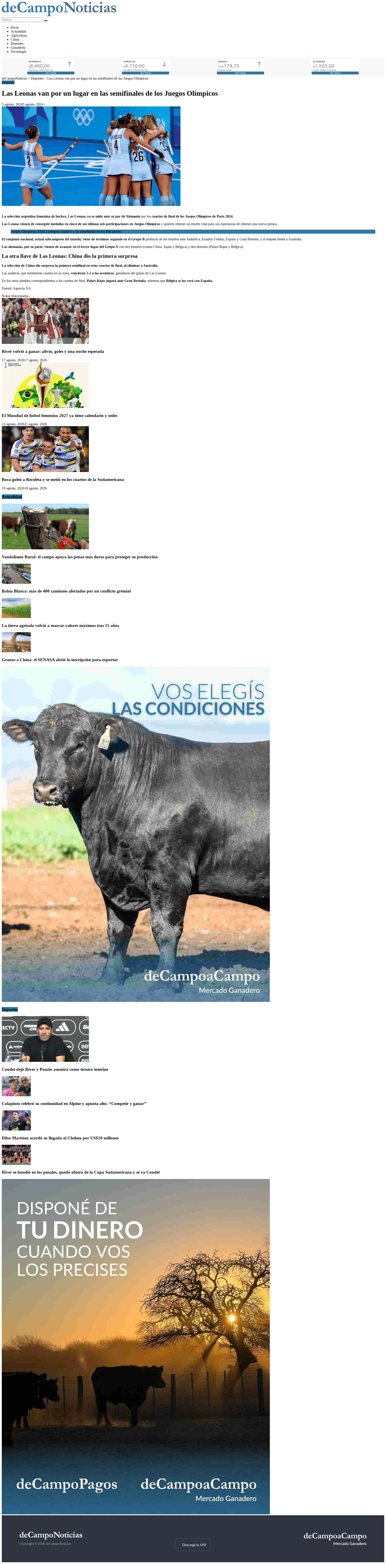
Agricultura (19, 35)
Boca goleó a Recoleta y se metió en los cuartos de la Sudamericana (63, 479)
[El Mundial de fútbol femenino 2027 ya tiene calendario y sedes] (45, 407)
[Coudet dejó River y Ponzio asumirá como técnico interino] (45, 1060)
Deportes (17, 43)
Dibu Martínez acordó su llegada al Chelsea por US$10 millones (60, 1138)
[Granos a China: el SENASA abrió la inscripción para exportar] (16, 651)
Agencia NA (22, 288)
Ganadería (18, 47)
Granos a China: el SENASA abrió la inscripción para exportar (60, 659)
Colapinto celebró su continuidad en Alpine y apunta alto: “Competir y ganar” (74, 1103)
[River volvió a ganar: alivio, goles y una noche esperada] (45, 343)
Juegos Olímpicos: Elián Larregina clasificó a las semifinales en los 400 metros (66, 231)
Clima (15, 39)
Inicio (15, 27)
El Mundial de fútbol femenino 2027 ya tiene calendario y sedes (59, 415)
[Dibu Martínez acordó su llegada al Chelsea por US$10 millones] (16, 1129)
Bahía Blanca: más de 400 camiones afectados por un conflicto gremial (66, 591)
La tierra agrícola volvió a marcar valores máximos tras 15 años (60, 625)
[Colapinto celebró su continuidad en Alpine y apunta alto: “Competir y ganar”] (16, 1095)
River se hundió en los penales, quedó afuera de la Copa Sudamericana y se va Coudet (81, 1172)
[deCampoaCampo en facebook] (193, 1530)
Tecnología (18, 51)
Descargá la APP (194, 1545)
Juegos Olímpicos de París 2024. (208, 216)
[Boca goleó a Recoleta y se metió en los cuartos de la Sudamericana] (45, 471)
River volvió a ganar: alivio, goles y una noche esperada (53, 351)
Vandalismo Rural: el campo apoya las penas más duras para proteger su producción (80, 556)
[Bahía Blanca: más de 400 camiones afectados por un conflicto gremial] (16, 582)
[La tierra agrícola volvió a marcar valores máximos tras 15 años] (16, 617)
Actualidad (18, 31)
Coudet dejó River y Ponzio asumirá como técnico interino (55, 1069)
